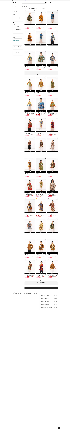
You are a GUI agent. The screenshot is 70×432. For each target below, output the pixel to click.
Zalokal (16, 293)
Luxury (25, 4)
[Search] (46, 2)
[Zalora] (15, 2)
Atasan (15, 291)
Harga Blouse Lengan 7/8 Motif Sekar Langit (44, 301)
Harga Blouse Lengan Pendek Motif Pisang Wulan (45, 295)
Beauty (29, 4)
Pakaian (18, 293)
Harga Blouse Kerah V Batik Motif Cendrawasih (45, 304)
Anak (22, 4)
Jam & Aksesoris (26, 293)
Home (13, 6)
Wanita (13, 4)
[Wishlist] (56, 2)
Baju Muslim (29, 293)
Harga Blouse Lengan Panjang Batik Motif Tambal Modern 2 (46, 307)
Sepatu (21, 293)
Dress (13, 291)
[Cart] (57, 2)
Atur (56, 8)
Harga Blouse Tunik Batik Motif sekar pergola (44, 298)
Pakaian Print (22, 6)
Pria (15, 4)
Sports (19, 4)
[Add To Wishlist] (34, 46)
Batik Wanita (18, 6)
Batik (34, 293)
